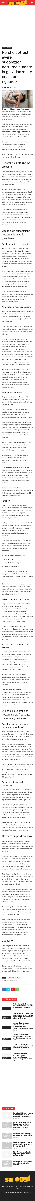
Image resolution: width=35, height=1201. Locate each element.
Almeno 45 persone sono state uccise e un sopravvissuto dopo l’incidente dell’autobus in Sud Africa (23, 1026)
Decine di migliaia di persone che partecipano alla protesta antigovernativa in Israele (23, 1005)
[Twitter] (8, 989)
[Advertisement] (17, 25)
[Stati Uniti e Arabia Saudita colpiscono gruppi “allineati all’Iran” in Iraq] (7, 1154)
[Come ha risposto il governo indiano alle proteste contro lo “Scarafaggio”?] (7, 1145)
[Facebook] (4, 989)
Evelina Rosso (7, 87)
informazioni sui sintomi (14, 977)
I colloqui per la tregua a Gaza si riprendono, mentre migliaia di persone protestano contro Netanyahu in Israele (23, 1015)
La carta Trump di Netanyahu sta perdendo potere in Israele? (22, 1163)
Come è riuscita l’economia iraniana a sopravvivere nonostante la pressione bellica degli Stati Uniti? (22, 1125)
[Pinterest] (13, 989)
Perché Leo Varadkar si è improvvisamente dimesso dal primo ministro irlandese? (23, 1046)
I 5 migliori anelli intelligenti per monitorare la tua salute (22, 1134)
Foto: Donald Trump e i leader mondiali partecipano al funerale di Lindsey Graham (23, 1114)
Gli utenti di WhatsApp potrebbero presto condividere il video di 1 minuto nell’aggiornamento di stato (22, 1057)
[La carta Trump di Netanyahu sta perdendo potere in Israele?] (7, 1163)
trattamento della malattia (10, 980)
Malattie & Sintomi (7, 47)
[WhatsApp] (17, 989)
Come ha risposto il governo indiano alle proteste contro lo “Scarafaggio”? (22, 1144)
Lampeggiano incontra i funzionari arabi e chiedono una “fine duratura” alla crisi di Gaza (23, 1037)
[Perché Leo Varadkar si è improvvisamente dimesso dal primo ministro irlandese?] (6, 1046)
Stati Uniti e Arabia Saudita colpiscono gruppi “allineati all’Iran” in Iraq (22, 1153)
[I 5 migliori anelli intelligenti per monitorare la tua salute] (7, 1136)
